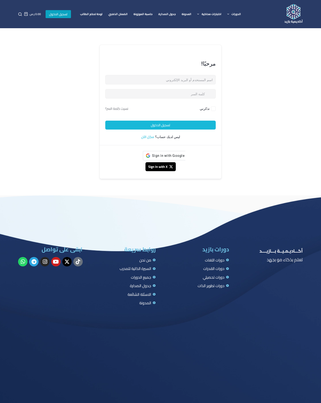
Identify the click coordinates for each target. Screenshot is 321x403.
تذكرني (205, 109)
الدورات (236, 14)
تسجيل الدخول (58, 14)
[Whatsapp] (22, 261)
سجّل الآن (147, 136)
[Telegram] (34, 261)
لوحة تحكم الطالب (91, 14)
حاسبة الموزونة (143, 14)
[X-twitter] (67, 261)
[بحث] (20, 14)
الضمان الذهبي (118, 14)
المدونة (186, 14)
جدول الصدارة (167, 14)
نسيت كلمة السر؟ (116, 108)
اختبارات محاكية (211, 14)
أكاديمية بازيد (293, 21)
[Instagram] (45, 261)
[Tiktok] (78, 261)
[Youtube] (56, 261)
